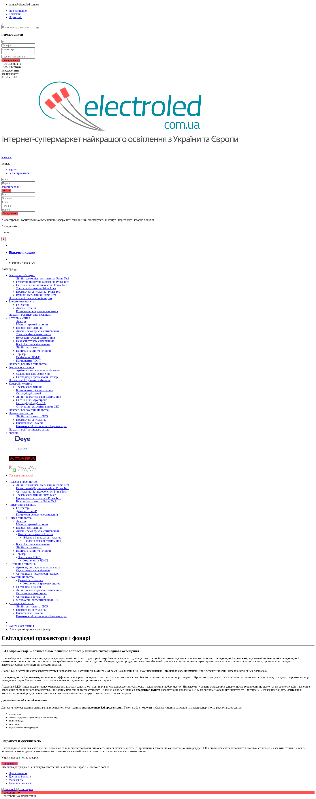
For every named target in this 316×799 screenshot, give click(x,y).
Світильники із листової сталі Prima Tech (41, 285)
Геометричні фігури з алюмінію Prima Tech (42, 281)
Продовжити (9, 213)
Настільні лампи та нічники (33, 350)
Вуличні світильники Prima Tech (36, 294)
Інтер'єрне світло (19, 317)
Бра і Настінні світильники (33, 344)
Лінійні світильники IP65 (32, 416)
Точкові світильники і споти (33, 334)
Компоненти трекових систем (34, 390)
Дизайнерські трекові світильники (37, 331)
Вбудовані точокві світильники (35, 337)
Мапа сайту (16, 779)
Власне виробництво (22, 275)
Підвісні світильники (29, 327)
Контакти (15, 14)
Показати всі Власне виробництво (30, 298)
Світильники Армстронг (31, 400)
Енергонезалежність (21, 301)
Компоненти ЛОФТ (28, 360)
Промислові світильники (31, 419)
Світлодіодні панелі (28, 393)
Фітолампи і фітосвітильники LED (37, 406)
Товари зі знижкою (20, 783)
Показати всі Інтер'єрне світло (28, 363)
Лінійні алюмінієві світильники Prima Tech (42, 278)
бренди (13, 432)
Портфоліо (15, 17)
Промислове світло (21, 413)
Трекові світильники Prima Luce (36, 288)
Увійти (13, 169)
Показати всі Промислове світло (29, 429)
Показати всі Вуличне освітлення (29, 380)
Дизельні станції (26, 308)
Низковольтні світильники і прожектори (41, 426)
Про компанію (18, 10)
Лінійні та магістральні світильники (38, 396)
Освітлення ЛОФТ (28, 357)
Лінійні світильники (29, 347)
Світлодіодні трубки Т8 (31, 403)
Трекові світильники (29, 386)
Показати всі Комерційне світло (29, 409)
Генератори (23, 304)
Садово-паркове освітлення (33, 373)
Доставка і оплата (20, 776)
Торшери (21, 354)
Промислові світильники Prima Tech (38, 291)
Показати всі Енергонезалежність (30, 314)
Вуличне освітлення (21, 367)
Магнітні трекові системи (32, 324)
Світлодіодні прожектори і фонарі (37, 377)
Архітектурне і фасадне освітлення (38, 370)
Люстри (21, 321)
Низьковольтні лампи (29, 422)
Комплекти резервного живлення (37, 311)
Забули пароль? (10, 186)
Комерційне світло (20, 383)
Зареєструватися (19, 173)
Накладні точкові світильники (35, 340)
